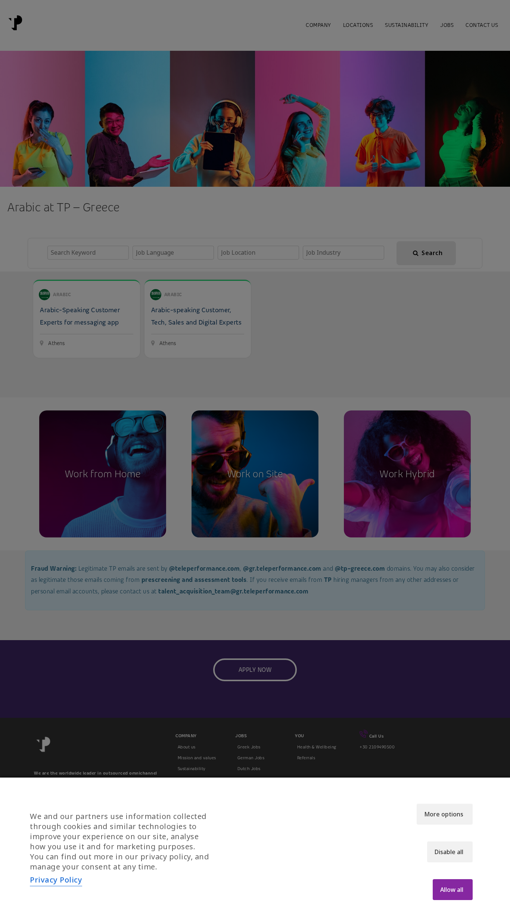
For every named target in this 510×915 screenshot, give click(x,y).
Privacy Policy (56, 880)
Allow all (451, 889)
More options (443, 814)
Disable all (449, 852)
